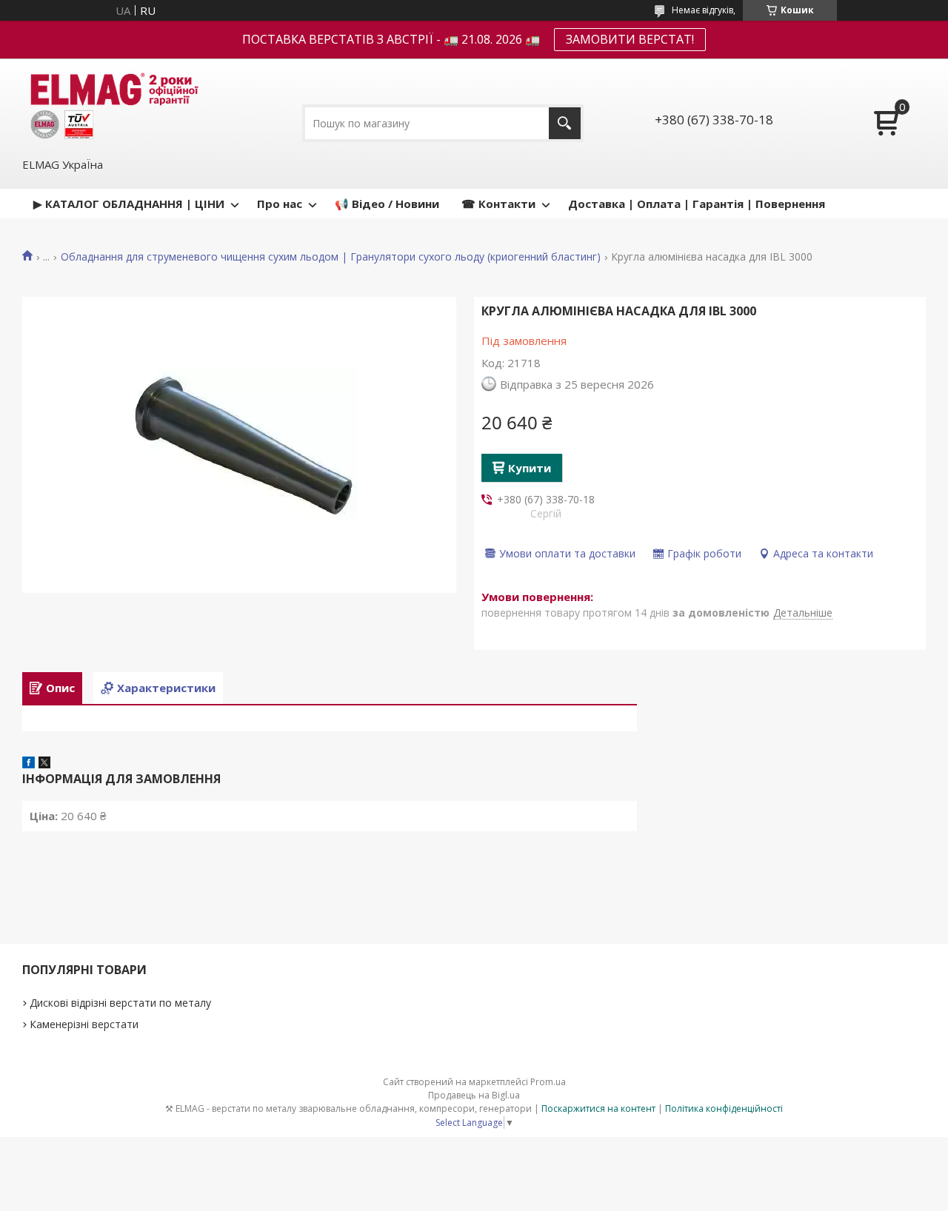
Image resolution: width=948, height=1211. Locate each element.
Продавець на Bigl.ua (474, 1095)
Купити (529, 467)
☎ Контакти (498, 203)
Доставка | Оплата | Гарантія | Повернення (696, 203)
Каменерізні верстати (84, 1024)
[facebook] (28, 764)
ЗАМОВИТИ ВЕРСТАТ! (630, 39)
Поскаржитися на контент (598, 1108)
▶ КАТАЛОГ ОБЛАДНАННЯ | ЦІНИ (128, 203)
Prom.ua (548, 1082)
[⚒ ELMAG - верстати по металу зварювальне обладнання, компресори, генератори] (111, 106)
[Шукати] (565, 123)
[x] (44, 764)
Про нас (279, 203)
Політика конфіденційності (724, 1108)
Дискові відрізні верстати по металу (120, 1003)
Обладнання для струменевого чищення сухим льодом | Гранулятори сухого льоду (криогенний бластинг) (331, 257)
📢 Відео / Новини (387, 203)
